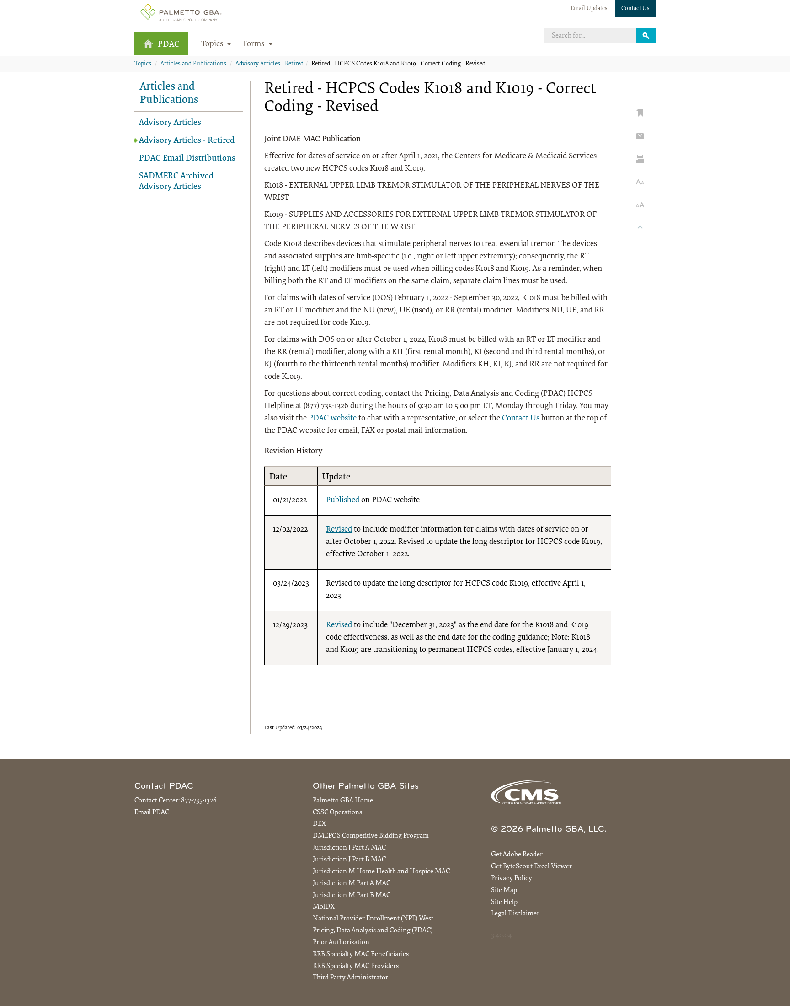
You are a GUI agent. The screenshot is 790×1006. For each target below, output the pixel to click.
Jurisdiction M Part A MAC (351, 883)
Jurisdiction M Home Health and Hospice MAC (381, 871)
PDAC (169, 44)
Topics (142, 64)
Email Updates (589, 8)
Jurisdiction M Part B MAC (351, 895)
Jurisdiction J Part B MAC (349, 859)
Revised (339, 530)
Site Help (504, 902)
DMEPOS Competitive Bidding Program (371, 836)
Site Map (504, 890)
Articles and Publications (193, 64)
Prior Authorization (341, 942)
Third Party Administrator (350, 977)
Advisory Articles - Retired (269, 64)
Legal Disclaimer (515, 913)
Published (342, 500)
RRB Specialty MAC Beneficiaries (361, 954)
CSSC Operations (337, 812)
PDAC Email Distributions (187, 158)
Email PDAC (151, 812)
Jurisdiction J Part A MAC (349, 848)
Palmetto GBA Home (343, 800)
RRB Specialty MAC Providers (356, 966)
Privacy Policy (511, 878)
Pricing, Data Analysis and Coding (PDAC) (372, 930)
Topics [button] (213, 44)
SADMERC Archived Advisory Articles (176, 181)
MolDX (324, 907)
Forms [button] (255, 44)
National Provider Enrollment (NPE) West (373, 918)
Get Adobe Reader (517, 854)
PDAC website (333, 418)
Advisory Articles (170, 122)
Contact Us (635, 8)
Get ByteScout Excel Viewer (531, 866)
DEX (319, 824)
